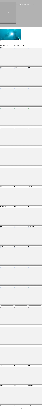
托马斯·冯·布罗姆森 (21, 4)
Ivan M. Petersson (32, 4)
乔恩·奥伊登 (29, 4)
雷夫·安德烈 (25, 4)
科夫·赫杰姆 (27, 4)
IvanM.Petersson (17, 4)
